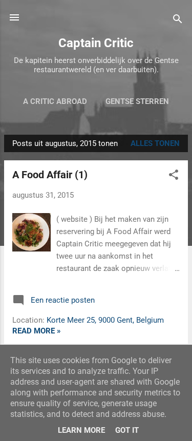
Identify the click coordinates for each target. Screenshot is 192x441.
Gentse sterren (137, 101)
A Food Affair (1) (50, 175)
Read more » (36, 330)
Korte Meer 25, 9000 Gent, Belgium (105, 320)
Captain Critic (96, 43)
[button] (173, 176)
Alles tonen (155, 143)
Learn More (81, 430)
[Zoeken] (178, 20)
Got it (127, 430)
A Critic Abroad (55, 101)
